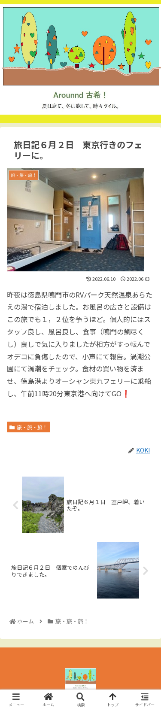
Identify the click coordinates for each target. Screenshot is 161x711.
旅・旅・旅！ (32, 427)
